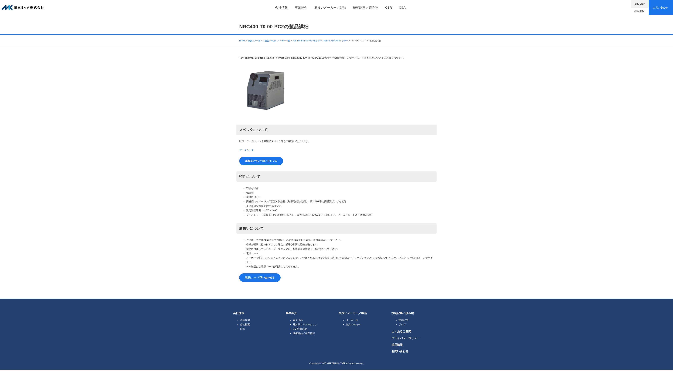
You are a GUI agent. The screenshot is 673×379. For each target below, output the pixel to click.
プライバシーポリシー (406, 338)
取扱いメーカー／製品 (330, 7)
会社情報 (281, 7)
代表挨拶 (245, 320)
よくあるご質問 (401, 331)
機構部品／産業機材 (304, 333)
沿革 (242, 328)
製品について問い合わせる (260, 277)
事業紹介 (301, 7)
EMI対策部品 (300, 328)
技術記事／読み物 (365, 7)
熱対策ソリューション (305, 324)
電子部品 (298, 320)
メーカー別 (352, 320)
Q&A (402, 7)
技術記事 (403, 320)
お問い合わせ (660, 7)
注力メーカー (353, 324)
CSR (388, 7)
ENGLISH (639, 3)
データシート (246, 150)
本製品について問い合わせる (261, 160)
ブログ (402, 324)
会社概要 (245, 324)
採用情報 (639, 11)
